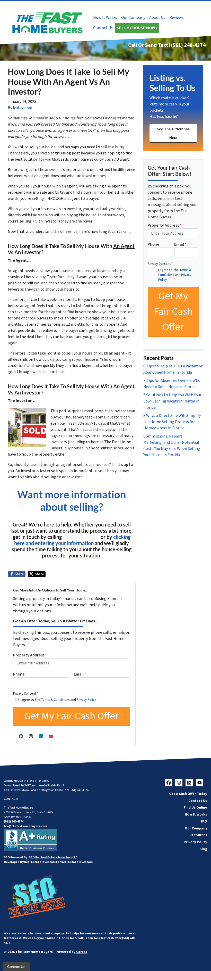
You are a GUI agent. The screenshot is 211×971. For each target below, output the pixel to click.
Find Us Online (195, 807)
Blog (203, 848)
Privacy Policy (86, 699)
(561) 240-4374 (188, 45)
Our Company (133, 17)
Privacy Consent (25, 693)
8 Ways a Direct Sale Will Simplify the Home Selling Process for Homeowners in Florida (172, 422)
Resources (198, 835)
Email (80, 674)
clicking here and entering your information (72, 540)
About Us (157, 17)
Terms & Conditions (55, 699)
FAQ (204, 821)
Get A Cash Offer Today (188, 793)
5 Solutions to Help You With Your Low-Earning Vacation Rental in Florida (172, 401)
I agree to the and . (58, 699)
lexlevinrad (22, 108)
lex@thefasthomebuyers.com (25, 826)
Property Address (30, 655)
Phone (19, 674)
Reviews (176, 17)
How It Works (105, 17)
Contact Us (103, 28)
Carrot (81, 951)
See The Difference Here (173, 133)
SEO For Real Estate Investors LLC (53, 857)
